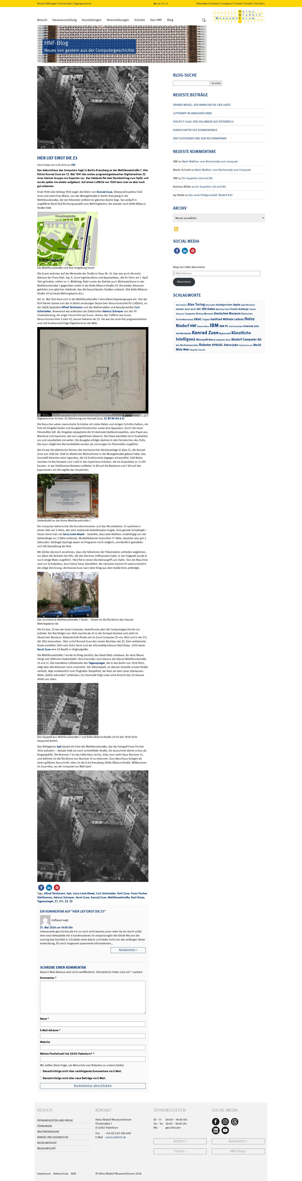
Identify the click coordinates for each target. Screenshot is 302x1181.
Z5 (71, 901)
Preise (179, 1151)
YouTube (259, 3)
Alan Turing (196, 304)
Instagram (226, 3)
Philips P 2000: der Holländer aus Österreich (203, 121)
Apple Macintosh (248, 305)
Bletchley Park (222, 309)
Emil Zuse (123, 893)
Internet (248, 326)
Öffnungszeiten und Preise (55, 1120)
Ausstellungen (91, 20)
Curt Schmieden (106, 893)
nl (167, 3)
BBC (199, 309)
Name (44, 1019)
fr (163, 3)
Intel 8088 (238, 326)
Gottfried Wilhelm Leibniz (227, 319)
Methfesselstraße (119, 897)
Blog (170, 20)
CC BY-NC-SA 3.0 (114, 418)
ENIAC (198, 319)
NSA (177, 345)
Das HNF (156, 20)
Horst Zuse (44, 649)
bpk (59, 746)
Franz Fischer (139, 893)
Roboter (205, 344)
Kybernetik (225, 333)
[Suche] (204, 20)
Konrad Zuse (104, 192)
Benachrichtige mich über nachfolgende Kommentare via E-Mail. (82, 1071)
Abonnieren (184, 282)
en (159, 3)
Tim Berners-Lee (246, 345)
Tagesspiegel (97, 663)
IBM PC (223, 326)
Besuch (42, 20)
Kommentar (48, 978)
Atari (187, 309)
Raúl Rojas (137, 897)
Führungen (44, 1126)
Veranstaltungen (118, 20)
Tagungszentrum (82, 3)
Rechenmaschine (189, 345)
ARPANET (180, 309)
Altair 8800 (210, 305)
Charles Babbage (239, 309)
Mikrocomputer (216, 339)
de (155, 3)
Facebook (214, 3)
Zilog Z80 (193, 350)
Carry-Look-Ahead (73, 534)
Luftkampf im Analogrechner (192, 113)
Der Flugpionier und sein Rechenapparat (199, 138)
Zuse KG (201, 350)
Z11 (61, 901)
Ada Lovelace (181, 305)
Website (45, 1042)
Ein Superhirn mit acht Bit (197, 178)
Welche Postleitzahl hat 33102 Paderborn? (67, 1053)
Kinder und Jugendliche (52, 1137)
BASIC (193, 309)
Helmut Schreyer (113, 311)
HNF (73, 164)
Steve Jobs (231, 345)
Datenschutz (60, 1173)
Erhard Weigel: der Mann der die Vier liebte (202, 105)
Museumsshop (47, 1143)
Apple (236, 304)
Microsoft (202, 339)
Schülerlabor (65, 3)
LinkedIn (248, 3)
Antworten (127, 950)
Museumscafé (46, 1148)
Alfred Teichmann (72, 307)
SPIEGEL (217, 345)
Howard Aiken (203, 326)
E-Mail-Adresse (50, 1030)
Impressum (44, 1173)
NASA (228, 340)
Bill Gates (208, 309)
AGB (73, 1173)
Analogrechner (224, 304)
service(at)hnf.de (115, 1137)
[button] (41, 888)
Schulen (139, 20)
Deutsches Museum (227, 313)
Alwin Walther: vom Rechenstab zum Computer (210, 161)
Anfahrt (179, 1141)
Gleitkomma (44, 897)
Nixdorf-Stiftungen (47, 3)
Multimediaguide (48, 1131)
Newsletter (202, 3)
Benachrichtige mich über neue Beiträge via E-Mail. (74, 1078)
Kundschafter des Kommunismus (195, 130)
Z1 (56, 901)
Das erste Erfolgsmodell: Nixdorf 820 (210, 195)
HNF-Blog (237, 1151)
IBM (214, 325)
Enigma (206, 319)
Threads (237, 3)
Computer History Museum (199, 313)
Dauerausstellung (64, 20)
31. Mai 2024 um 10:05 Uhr (56, 927)
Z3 (66, 901)
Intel (231, 326)
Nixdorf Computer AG (246, 339)
